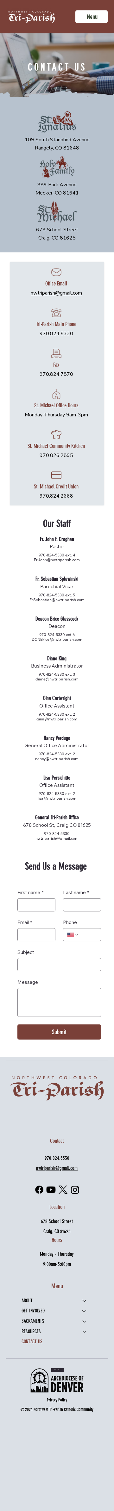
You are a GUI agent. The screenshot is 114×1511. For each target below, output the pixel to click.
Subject (25, 952)
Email (24, 922)
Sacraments (33, 1321)
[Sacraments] (84, 1321)
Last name (76, 892)
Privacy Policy (57, 1400)
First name (30, 892)
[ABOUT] (84, 1301)
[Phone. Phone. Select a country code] (73, 934)
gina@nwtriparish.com (56, 719)
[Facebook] (39, 1189)
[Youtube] (51, 1189)
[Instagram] (75, 1189)
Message (27, 982)
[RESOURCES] (84, 1332)
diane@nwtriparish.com (57, 679)
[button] (57, 1370)
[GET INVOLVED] (84, 1311)
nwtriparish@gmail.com (56, 293)
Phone (70, 922)
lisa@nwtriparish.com (56, 798)
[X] (63, 1189)
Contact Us (32, 1342)
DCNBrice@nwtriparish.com (57, 639)
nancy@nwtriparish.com (57, 758)
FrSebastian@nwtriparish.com (57, 599)
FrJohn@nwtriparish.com (57, 559)
